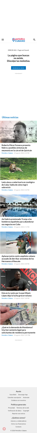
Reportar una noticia (18, 413)
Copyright (26, 411)
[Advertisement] (18, 18)
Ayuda (18, 391)
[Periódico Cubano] (18, 40)
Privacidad (11, 408)
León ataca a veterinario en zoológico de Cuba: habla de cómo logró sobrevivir (18, 185)
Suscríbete (13, 395)
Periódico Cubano (7, 153)
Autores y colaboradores (18, 421)
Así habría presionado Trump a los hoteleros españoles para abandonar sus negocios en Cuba (18, 221)
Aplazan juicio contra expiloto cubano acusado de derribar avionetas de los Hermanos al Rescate (18, 258)
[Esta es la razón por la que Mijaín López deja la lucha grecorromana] (18, 280)
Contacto (18, 427)
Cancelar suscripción (14, 397)
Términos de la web (23, 408)
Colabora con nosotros (18, 400)
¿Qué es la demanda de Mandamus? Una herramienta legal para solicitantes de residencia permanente (18, 330)
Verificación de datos (14, 411)
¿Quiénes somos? (18, 418)
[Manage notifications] (4, 428)
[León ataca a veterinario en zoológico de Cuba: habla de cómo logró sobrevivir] (18, 169)
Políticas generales (18, 404)
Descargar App (23, 395)
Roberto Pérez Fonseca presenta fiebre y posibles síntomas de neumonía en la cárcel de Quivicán (17, 148)
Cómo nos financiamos (18, 424)
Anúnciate (26, 397)
